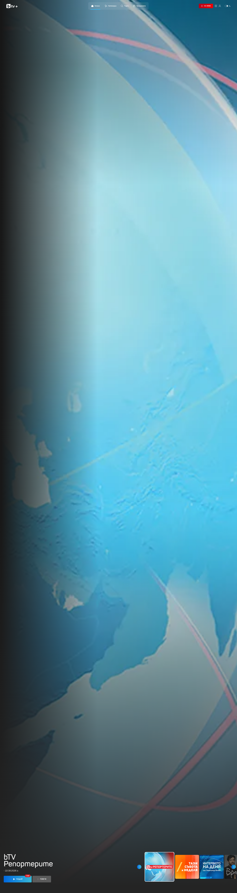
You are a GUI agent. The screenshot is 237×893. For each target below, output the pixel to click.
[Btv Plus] (12, 6)
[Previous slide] (139, 867)
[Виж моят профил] (220, 6)
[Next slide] (233, 867)
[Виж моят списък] (216, 6)
